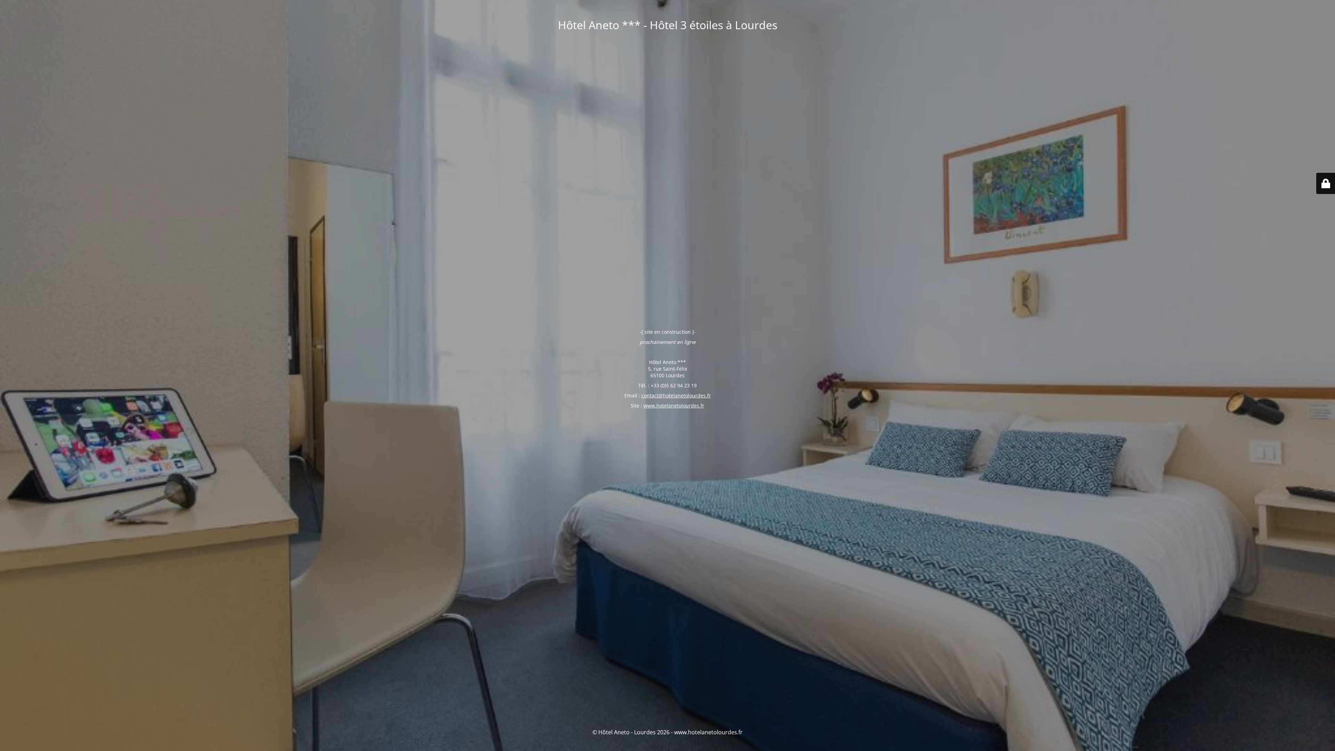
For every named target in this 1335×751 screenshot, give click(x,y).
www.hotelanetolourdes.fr (674, 405)
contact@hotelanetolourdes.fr (676, 395)
